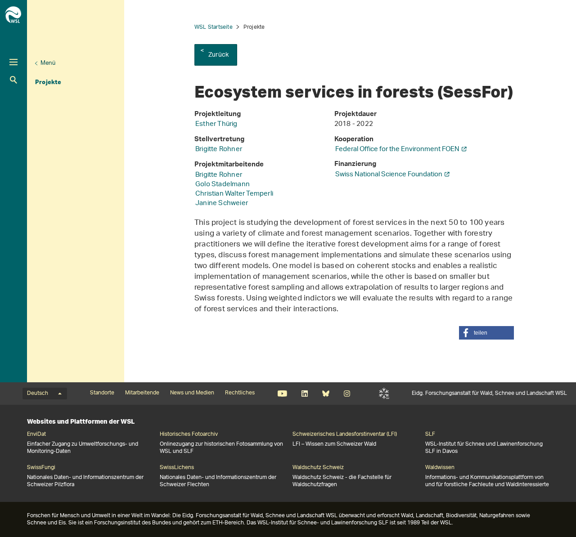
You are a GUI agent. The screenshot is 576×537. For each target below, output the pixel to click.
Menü (47, 63)
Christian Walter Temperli (234, 194)
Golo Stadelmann (222, 185)
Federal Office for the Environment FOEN (397, 150)
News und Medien (192, 393)
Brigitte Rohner (218, 150)
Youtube (282, 393)
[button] (486, 333)
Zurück (218, 55)
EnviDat (36, 434)
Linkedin (304, 393)
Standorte (102, 393)
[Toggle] (13, 62)
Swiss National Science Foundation (388, 175)
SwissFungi (41, 467)
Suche (13, 80)
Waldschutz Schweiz (318, 467)
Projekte (48, 82)
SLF (384, 393)
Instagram (347, 393)
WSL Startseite (213, 27)
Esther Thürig (216, 124)
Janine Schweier (221, 203)
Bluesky (325, 393)
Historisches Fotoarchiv (189, 434)
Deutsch (37, 393)
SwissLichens (177, 467)
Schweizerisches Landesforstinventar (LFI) (344, 434)
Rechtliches (240, 393)
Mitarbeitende (142, 393)
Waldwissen (439, 467)
